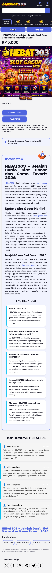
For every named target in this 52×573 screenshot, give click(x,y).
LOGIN (13, 30)
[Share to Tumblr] (40, 565)
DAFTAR (39, 30)
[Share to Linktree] (20, 565)
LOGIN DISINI (14, 119)
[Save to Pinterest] (27, 565)
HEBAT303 (9, 183)
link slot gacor (29, 265)
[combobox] (23, 10)
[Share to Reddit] (34, 565)
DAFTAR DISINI (14, 113)
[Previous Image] (2, 72)
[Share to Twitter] (6, 565)
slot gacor (42, 183)
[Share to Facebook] (13, 565)
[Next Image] (50, 72)
